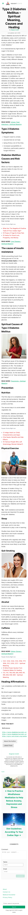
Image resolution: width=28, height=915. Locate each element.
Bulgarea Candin (15, 29)
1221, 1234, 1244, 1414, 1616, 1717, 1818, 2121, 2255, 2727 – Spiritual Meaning (14, 663)
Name (5, 862)
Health (2, 771)
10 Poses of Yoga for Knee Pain (13, 233)
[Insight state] (14, 3)
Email (5, 869)
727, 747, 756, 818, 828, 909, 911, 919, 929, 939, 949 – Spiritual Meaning (14, 675)
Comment (4, 849)
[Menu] (3, 3)
